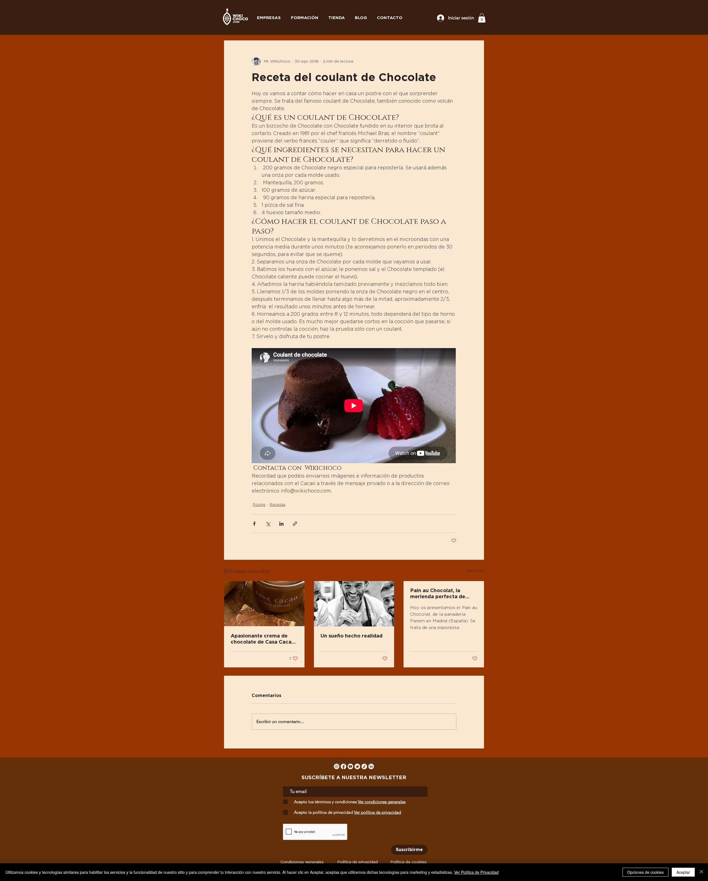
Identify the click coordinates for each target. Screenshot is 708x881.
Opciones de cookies (645, 872)
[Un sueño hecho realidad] (354, 603)
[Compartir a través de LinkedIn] (281, 523)
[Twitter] (357, 766)
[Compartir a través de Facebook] (254, 523)
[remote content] (354, 406)
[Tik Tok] (364, 766)
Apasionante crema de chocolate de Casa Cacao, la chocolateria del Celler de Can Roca (263, 639)
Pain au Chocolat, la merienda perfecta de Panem (437, 594)
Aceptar (683, 872)
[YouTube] (350, 766)
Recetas (277, 505)
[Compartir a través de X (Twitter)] (267, 523)
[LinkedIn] (371, 766)
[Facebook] (343, 766)
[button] (482, 17)
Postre (259, 505)
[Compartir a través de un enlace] (295, 523)
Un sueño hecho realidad (351, 636)
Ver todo (475, 571)
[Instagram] (336, 766)
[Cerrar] (701, 872)
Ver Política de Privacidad (476, 872)
